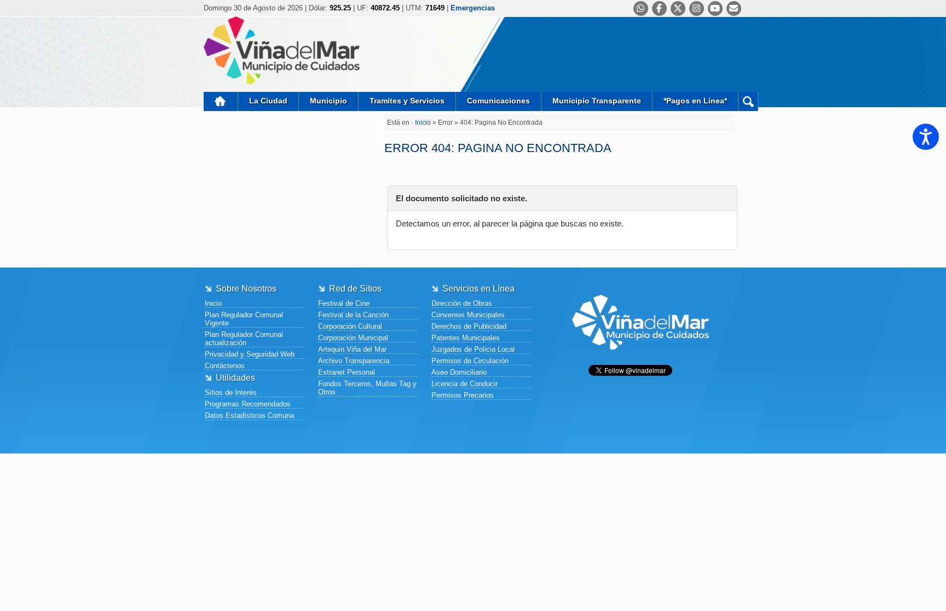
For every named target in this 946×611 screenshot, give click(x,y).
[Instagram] (696, 8)
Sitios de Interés (231, 392)
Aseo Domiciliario (459, 372)
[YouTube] (715, 8)
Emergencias (473, 8)
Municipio (328, 100)
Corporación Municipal (353, 338)
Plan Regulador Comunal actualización (244, 338)
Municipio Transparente (596, 100)
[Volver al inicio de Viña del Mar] (640, 358)
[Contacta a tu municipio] (733, 8)
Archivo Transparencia (353, 361)
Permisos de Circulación (470, 361)
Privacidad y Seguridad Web (250, 354)
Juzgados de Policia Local (473, 349)
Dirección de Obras (461, 303)
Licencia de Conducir (464, 384)
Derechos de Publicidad (468, 326)
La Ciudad (268, 100)
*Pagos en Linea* (695, 100)
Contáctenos (225, 366)
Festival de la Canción (353, 315)
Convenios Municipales (468, 315)
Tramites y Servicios (407, 100)
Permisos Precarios (462, 395)
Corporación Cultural (350, 326)
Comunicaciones (498, 100)
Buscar (748, 101)
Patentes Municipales (465, 338)
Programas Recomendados (248, 404)
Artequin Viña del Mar (352, 349)
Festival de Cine (344, 303)
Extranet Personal (346, 372)
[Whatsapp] (640, 8)
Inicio (221, 101)
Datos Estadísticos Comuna (249, 415)
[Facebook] (659, 8)
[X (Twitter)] (678, 8)
